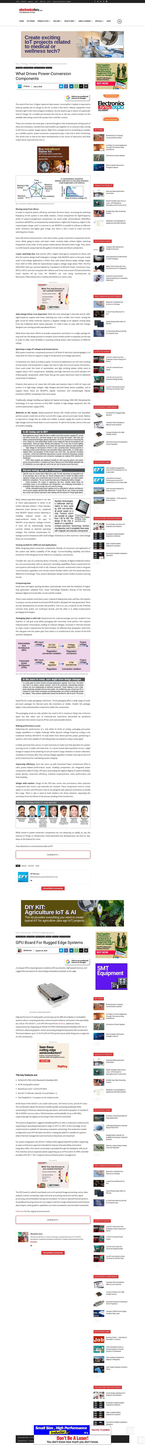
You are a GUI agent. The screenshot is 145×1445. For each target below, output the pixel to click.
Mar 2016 (31, 866)
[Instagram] (97, 1)
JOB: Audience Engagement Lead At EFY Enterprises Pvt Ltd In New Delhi (116, 470)
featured (24, 866)
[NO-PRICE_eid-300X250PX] (111, 89)
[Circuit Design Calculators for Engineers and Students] (99, 526)
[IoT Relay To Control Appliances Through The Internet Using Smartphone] (99, 147)
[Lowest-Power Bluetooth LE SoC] (99, 314)
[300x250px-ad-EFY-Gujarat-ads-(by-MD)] (111, 120)
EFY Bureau (27, 86)
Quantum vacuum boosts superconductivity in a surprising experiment (116, 278)
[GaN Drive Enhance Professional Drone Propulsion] (99, 444)
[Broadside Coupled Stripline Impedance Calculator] (99, 536)
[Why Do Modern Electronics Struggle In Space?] (99, 167)
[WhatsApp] (76, 86)
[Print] (86, 86)
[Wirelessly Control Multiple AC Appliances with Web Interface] (99, 223)
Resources (48, 67)
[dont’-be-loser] (72, 1444)
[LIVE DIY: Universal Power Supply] (99, 369)
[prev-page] (95, 175)
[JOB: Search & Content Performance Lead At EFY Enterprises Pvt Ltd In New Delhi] (99, 480)
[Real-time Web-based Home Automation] (99, 193)
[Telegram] (61, 86)
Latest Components (39, 67)
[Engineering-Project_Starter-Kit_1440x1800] (53, 172)
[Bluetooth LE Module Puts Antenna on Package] (99, 304)
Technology (24, 64)
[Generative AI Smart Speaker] (99, 157)
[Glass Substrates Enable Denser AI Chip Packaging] (99, 258)
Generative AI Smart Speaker (115, 155)
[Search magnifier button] (119, 21)
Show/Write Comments (53, 888)
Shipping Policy (22, 1441)
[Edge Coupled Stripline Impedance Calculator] (99, 545)
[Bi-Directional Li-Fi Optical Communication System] (99, 137)
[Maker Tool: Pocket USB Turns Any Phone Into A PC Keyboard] (99, 268)
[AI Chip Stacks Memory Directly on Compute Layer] (99, 333)
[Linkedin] (100, 1)
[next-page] (98, 175)
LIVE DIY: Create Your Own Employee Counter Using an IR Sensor (116, 359)
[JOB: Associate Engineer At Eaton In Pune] (99, 490)
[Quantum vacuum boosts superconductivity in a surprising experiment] (99, 278)
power (37, 866)
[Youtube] (106, 1)
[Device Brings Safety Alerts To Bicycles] (99, 323)
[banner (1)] (53, 309)
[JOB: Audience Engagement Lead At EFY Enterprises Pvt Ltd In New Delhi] (99, 470)
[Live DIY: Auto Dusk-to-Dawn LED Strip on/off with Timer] (99, 389)
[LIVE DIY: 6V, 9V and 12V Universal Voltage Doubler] (99, 379)
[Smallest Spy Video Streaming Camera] (99, 213)
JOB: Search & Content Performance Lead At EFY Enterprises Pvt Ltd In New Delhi (116, 480)
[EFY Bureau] (20, 86)
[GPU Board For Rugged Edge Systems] (99, 415)
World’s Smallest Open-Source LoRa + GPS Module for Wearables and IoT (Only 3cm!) (116, 203)
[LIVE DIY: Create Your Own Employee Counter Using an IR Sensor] (99, 359)
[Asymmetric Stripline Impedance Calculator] (99, 555)
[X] (103, 1)
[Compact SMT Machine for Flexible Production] (99, 249)
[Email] (81, 86)
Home (17, 64)
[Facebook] (95, 1)
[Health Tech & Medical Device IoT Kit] (72, 57)
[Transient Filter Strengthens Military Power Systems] (99, 424)
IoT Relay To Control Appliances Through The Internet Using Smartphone (116, 147)
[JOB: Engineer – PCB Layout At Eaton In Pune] (99, 500)
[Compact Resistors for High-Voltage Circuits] (99, 434)
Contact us (32, 1441)
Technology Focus (34, 64)
